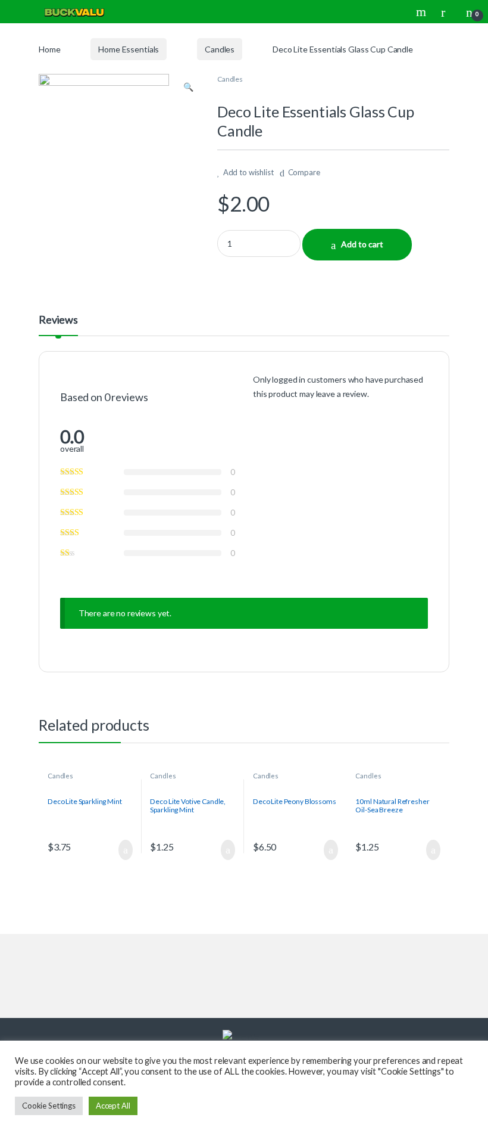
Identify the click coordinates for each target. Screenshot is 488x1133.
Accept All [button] (113, 1105)
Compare (304, 172)
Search (422, 11)
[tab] (58, 325)
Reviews (58, 320)
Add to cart (362, 244)
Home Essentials (128, 49)
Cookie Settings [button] (49, 1105)
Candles (219, 49)
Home (49, 49)
